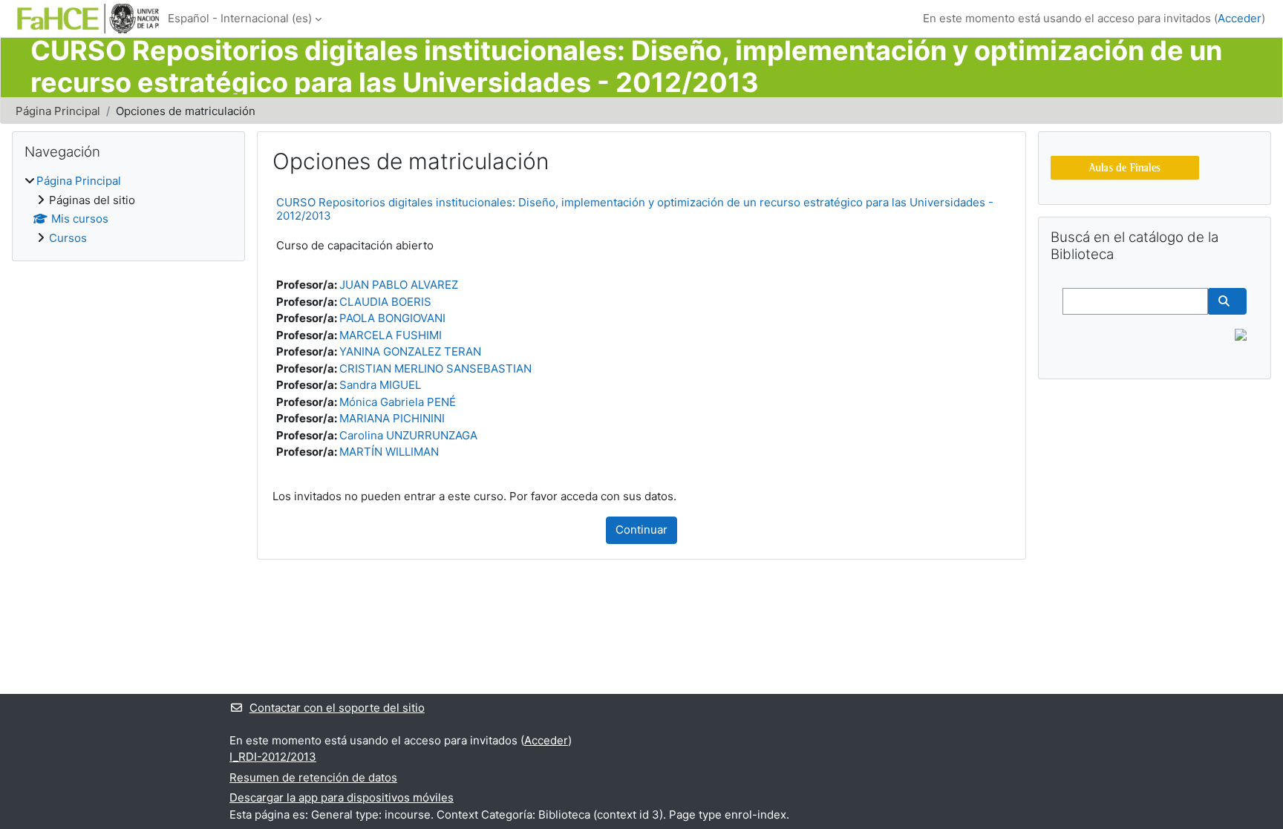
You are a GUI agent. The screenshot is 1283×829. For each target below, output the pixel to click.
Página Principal (58, 111)
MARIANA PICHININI (392, 418)
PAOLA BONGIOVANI (392, 318)
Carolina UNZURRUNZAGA (408, 435)
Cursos (68, 238)
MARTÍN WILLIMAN (389, 452)
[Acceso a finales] (1125, 167)
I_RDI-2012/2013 (272, 757)
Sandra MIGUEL (380, 385)
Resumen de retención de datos (313, 777)
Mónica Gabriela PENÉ (397, 402)
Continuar (641, 529)
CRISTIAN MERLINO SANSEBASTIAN (435, 368)
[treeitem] (128, 209)
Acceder (1239, 18)
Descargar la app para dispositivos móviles (341, 797)
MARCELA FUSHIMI (390, 335)
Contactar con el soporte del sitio (337, 708)
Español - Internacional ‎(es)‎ (240, 18)
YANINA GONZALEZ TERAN (410, 351)
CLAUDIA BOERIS (385, 302)
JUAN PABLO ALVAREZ (398, 285)
